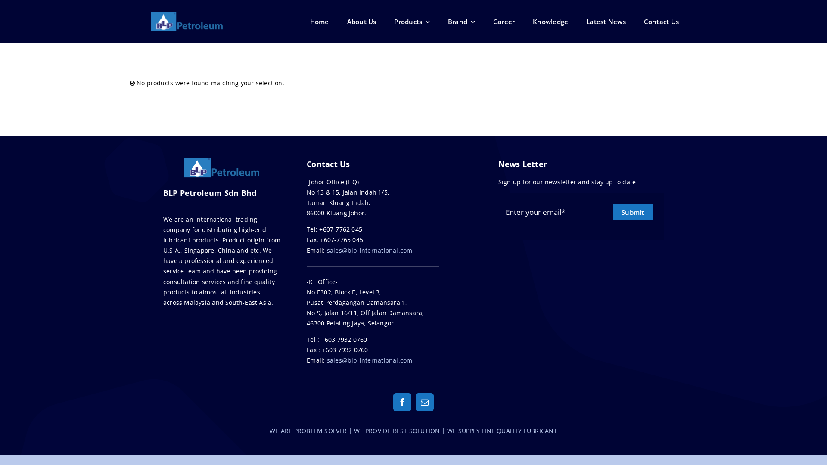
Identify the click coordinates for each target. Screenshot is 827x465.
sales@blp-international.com (370, 250)
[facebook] (402, 402)
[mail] (425, 402)
